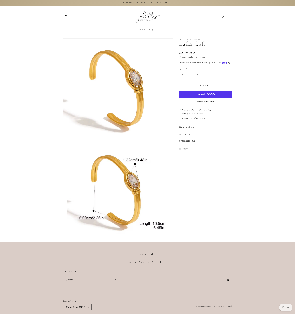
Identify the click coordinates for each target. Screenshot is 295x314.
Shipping (183, 57)
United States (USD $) (75, 307)
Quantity (183, 68)
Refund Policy (159, 262)
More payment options (205, 101)
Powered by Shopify (225, 306)
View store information (193, 118)
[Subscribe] (114, 279)
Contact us (144, 262)
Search (132, 262)
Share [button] (185, 148)
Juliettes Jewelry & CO (210, 306)
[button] (66, 16)
